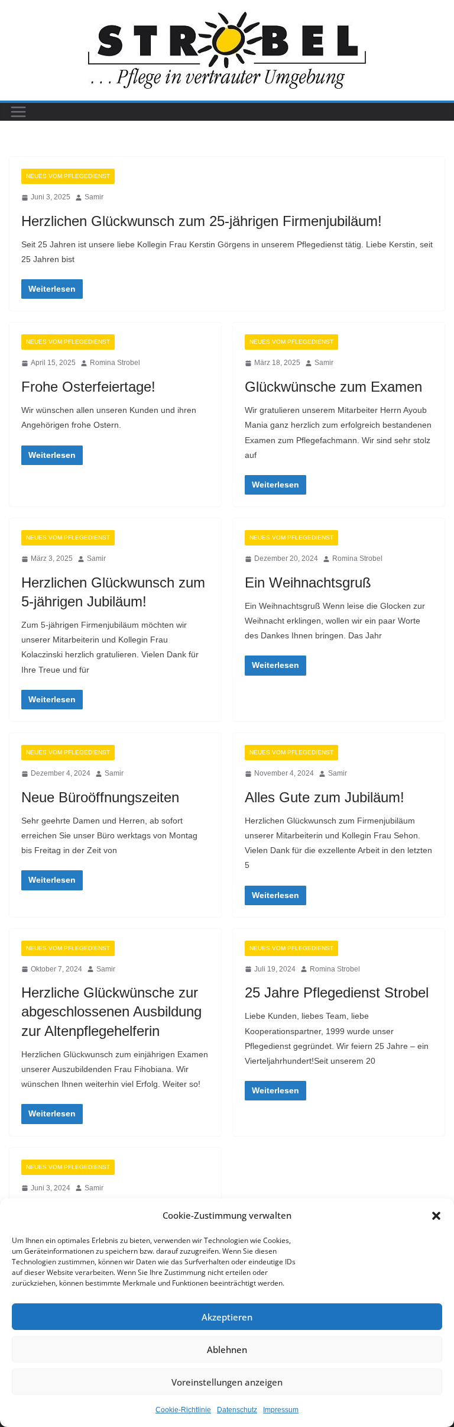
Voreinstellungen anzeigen (227, 1382)
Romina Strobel (115, 363)
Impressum (281, 1410)
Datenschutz (237, 1410)
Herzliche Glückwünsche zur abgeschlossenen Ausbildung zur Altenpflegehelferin (111, 1011)
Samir (94, 197)
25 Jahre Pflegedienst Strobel (337, 992)
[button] (436, 1216)
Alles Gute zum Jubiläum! (324, 797)
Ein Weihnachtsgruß (308, 582)
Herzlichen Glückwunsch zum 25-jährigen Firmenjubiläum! (201, 221)
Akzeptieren (227, 1317)
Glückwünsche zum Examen (333, 387)
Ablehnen (227, 1349)
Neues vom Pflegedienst (68, 176)
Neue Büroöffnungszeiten (100, 797)
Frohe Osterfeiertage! (88, 387)
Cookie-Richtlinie (183, 1410)
